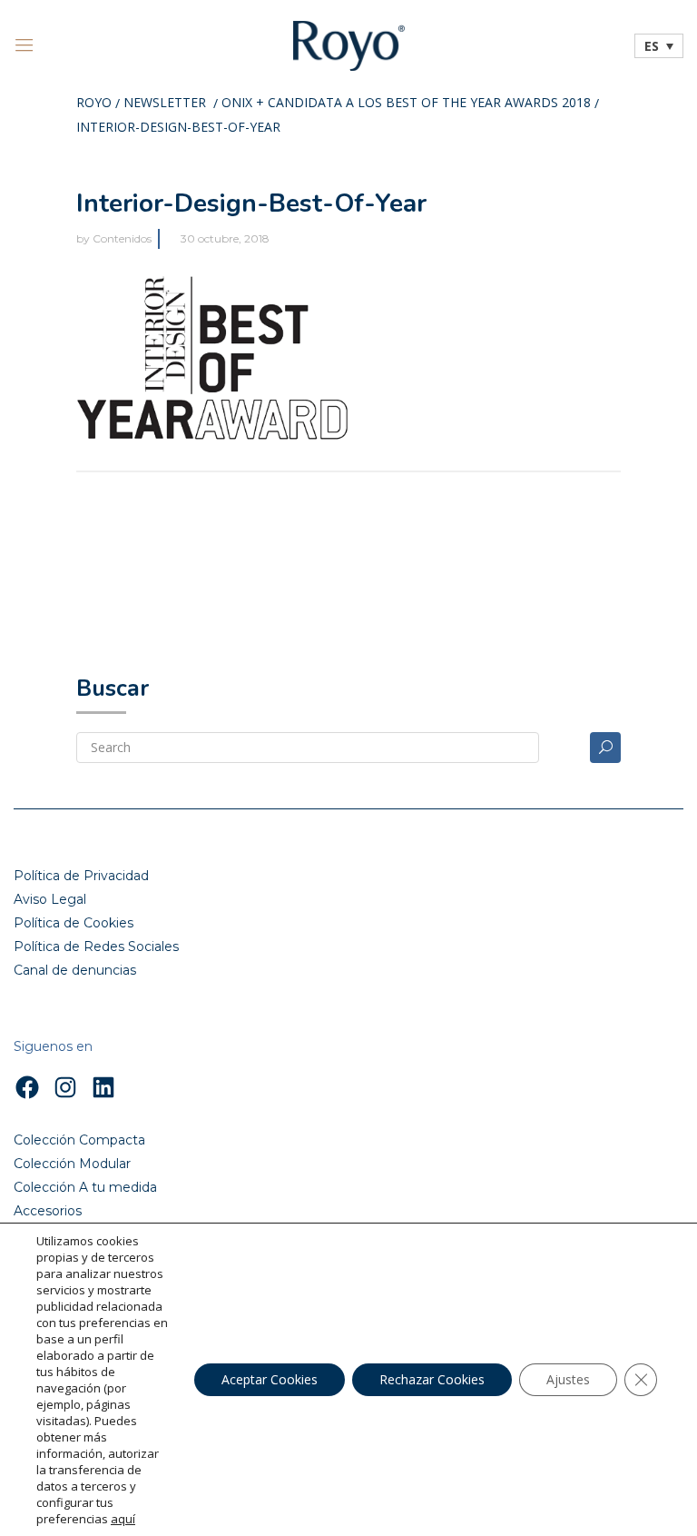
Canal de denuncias (75, 970)
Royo (94, 103)
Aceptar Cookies (269, 1379)
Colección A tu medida (85, 1187)
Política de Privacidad (81, 875)
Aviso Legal (50, 899)
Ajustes (568, 1379)
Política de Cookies (73, 923)
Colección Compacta (79, 1140)
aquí (123, 1519)
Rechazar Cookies (432, 1379)
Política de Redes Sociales (96, 946)
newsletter (164, 103)
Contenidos (122, 238)
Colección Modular (72, 1163)
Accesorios (48, 1211)
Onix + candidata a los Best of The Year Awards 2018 (406, 103)
